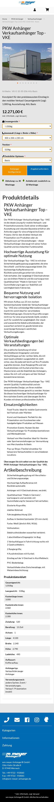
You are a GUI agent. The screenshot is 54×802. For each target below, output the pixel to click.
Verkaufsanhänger (35, 19)
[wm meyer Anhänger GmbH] (27, 3)
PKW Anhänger (17, 19)
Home (4, 19)
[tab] (26, 198)
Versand (22, 116)
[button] (17, 83)
